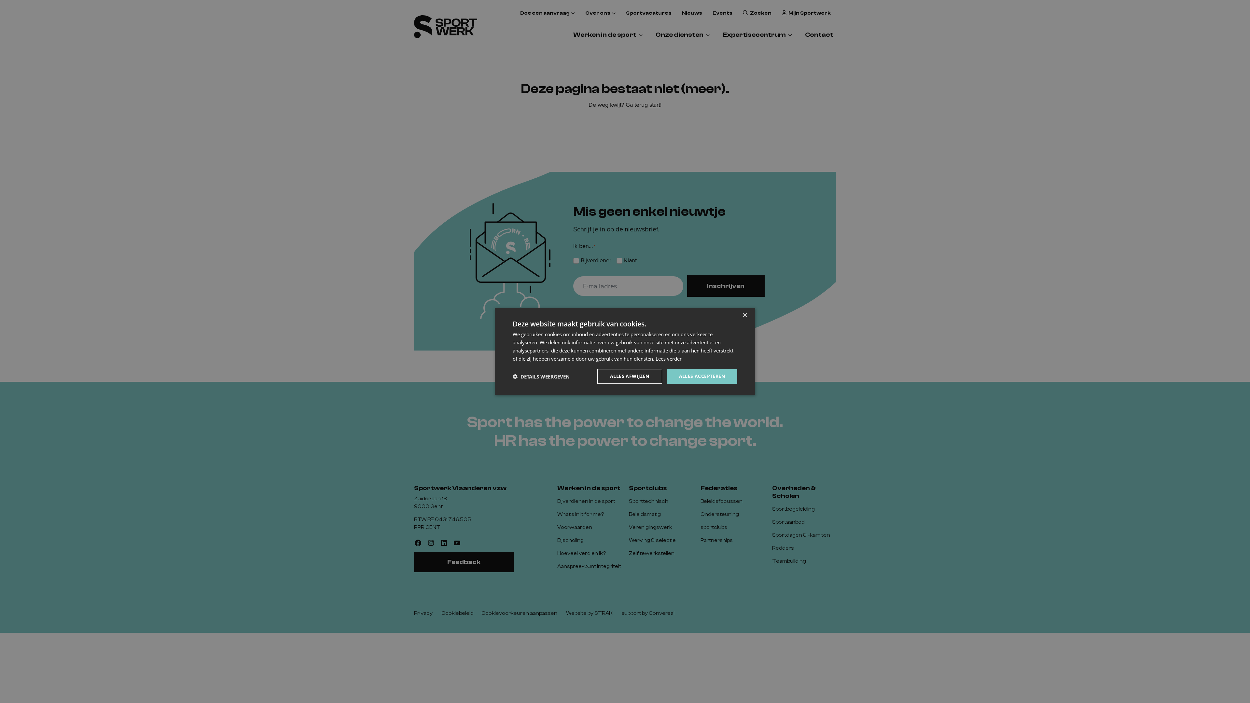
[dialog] (625, 351)
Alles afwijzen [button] (629, 376)
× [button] (744, 315)
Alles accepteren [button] (702, 376)
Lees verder (669, 358)
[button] (541, 376)
